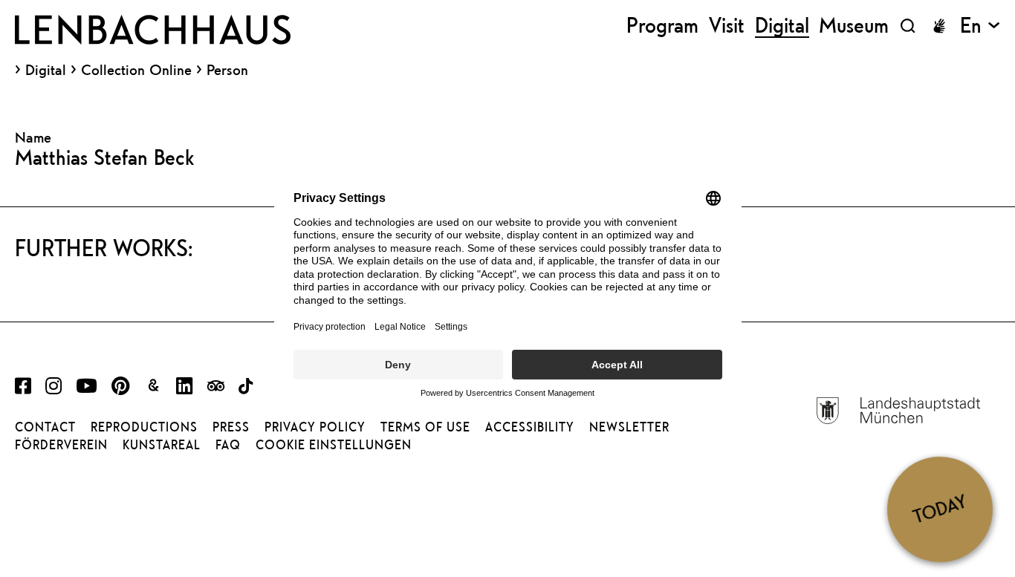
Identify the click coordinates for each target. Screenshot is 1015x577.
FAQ (228, 445)
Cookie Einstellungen (334, 445)
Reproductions (144, 427)
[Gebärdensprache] (939, 26)
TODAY (939, 509)
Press (231, 427)
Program (662, 25)
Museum (854, 25)
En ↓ (980, 25)
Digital (45, 69)
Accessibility (529, 427)
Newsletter (629, 427)
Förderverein (61, 445)
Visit (727, 25)
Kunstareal (162, 445)
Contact (45, 427)
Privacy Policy (315, 427)
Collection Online (136, 69)
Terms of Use (425, 427)
